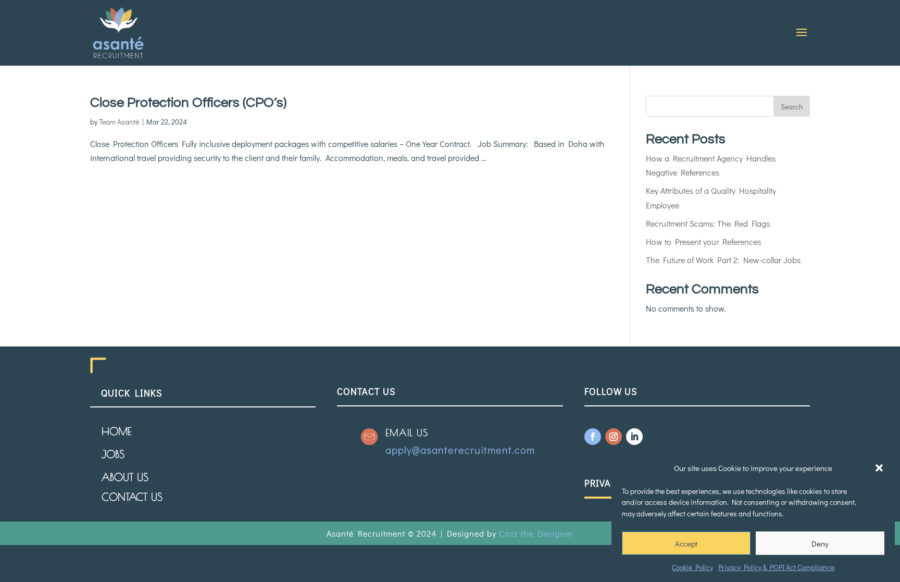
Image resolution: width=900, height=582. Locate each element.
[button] (879, 468)
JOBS (113, 454)
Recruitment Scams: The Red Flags (708, 223)
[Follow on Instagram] (613, 436)
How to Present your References (703, 241)
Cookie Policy (692, 567)
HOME (116, 431)
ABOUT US (125, 477)
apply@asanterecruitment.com (460, 449)
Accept (686, 543)
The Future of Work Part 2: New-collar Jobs (723, 259)
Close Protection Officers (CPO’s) (188, 102)
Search (792, 107)
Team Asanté (119, 122)
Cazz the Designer (536, 533)
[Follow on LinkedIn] (634, 436)
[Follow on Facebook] (592, 436)
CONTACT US (132, 497)
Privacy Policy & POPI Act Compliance (776, 567)
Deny (820, 543)
